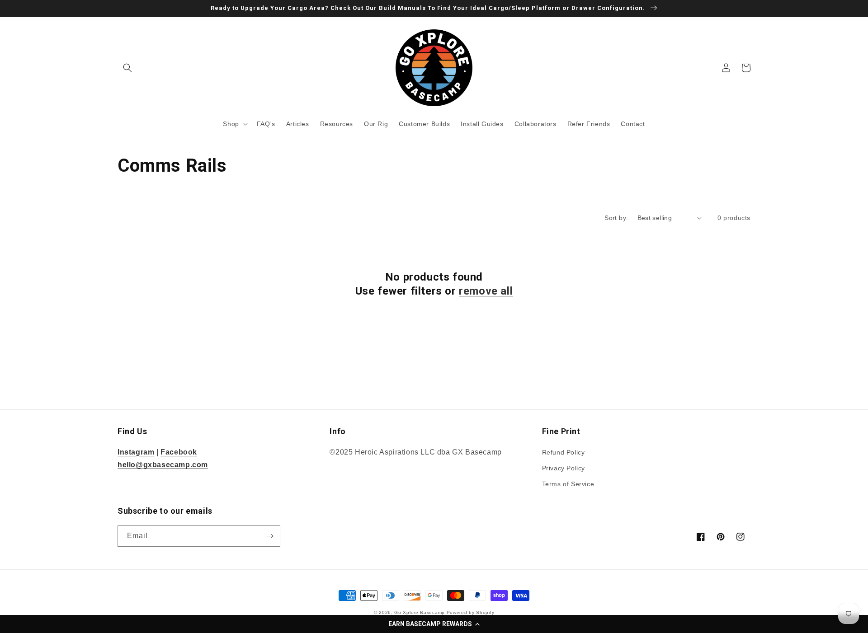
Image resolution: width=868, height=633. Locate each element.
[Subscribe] (270, 536)
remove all (486, 291)
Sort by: (616, 217)
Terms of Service (568, 484)
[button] (434, 624)
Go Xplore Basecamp (419, 612)
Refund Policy (563, 452)
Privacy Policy (563, 468)
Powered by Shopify (471, 612)
